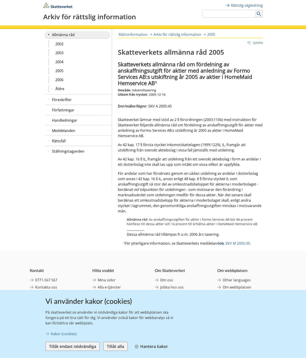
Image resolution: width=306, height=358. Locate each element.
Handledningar (64, 120)
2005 (59, 70)
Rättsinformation (133, 34)
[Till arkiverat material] (57, 7)
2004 (59, 61)
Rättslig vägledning (247, 5)
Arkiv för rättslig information (177, 34)
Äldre (59, 88)
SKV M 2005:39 (237, 243)
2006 (59, 79)
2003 (59, 52)
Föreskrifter (62, 99)
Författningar (63, 110)
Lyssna (258, 42)
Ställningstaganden (68, 151)
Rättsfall (59, 140)
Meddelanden (63, 130)
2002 (59, 43)
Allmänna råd (63, 34)
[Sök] (259, 13)
